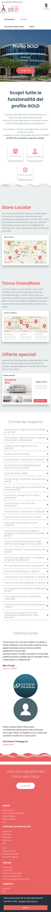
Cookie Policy (7, 867)
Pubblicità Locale (9, 851)
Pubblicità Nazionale (10, 854)
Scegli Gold (25, 70)
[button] (25, 430)
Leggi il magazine (9, 819)
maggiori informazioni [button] (28, 901)
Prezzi (5, 848)
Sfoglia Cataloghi (9, 816)
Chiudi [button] (25, 908)
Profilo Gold (7, 840)
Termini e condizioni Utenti (12, 873)
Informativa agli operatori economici (16, 879)
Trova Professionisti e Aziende (14, 813)
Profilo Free (7, 834)
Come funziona (8, 810)
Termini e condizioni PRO (12, 876)
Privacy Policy (8, 870)
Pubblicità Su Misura (10, 857)
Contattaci (6, 888)
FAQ (4, 822)
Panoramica (7, 831)
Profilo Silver (7, 837)
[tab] (25, 431)
